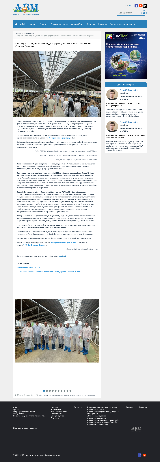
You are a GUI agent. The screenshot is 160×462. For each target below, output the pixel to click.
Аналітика (55, 418)
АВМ (22, 24)
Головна (18, 33)
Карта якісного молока (59, 412)
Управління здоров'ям (95, 409)
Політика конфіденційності (123, 24)
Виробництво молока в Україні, (72, 395)
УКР (126, 6)
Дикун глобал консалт (34, 455)
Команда (102, 24)
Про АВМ (16, 409)
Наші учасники (18, 414)
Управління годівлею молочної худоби (102, 422)
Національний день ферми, (55, 395)
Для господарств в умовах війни (66, 24)
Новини (32, 24)
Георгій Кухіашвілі (129, 90)
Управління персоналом (96, 418)
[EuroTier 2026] (126, 55)
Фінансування (92, 414)
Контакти (90, 24)
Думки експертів (125, 84)
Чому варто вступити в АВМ (24, 412)
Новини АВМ (29, 33)
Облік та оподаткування (96, 416)
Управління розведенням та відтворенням (103, 412)
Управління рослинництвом (97, 424)
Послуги (44, 24)
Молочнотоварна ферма (88, 395)
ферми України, (43, 395)
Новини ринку (56, 414)
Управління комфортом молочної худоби (103, 420)
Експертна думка (57, 416)
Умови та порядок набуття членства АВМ (29, 416)
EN (130, 6)
